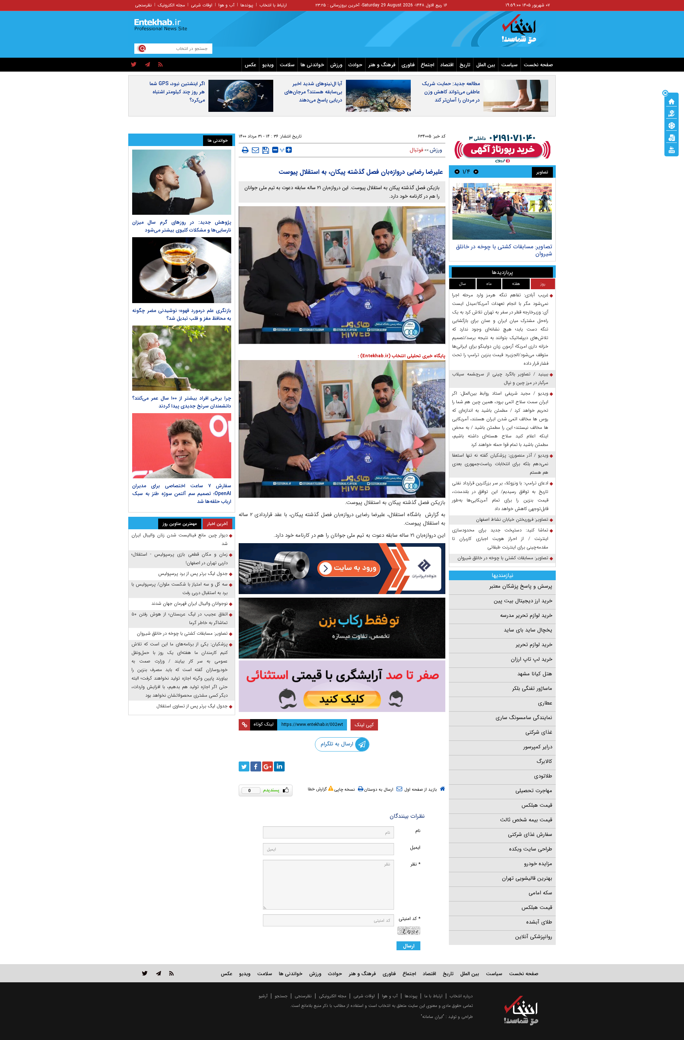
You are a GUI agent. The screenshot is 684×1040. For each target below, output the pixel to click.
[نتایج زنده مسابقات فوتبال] (671, 149)
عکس (250, 65)
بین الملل (485, 65)
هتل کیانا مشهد (534, 674)
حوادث (355, 65)
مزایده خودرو (538, 863)
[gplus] (267, 766)
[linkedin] (279, 766)
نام (417, 830)
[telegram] (147, 65)
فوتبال (416, 150)
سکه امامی (540, 893)
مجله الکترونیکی (332, 996)
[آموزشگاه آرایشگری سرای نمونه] (342, 686)
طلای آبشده (539, 922)
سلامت (287, 65)
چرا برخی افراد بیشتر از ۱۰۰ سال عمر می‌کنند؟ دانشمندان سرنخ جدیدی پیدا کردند (181, 402)
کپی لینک (364, 725)
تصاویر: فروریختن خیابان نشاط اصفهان (512, 519)
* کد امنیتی (409, 918)
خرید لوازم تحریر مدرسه (526, 615)
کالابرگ (544, 761)
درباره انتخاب (461, 996)
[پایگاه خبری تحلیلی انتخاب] (524, 32)
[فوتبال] (671, 125)
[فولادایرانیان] (342, 568)
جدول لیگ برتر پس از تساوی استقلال (192, 706)
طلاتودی (543, 776)
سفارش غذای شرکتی (530, 834)
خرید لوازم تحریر (534, 644)
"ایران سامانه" (432, 1016)
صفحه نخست (538, 65)
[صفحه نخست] (671, 100)
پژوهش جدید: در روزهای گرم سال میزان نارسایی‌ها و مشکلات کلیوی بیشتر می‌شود (181, 226)
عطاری (545, 703)
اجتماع (427, 65)
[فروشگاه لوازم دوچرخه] (342, 628)
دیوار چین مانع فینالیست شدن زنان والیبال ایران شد (179, 539)
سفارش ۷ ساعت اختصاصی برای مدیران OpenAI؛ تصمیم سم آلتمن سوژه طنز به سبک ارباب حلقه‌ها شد (181, 493)
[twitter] (133, 65)
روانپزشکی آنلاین (533, 936)
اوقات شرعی (201, 5)
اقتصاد (447, 65)
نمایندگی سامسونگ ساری (524, 717)
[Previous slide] (475, 171)
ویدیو (268, 65)
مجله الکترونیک (171, 5)
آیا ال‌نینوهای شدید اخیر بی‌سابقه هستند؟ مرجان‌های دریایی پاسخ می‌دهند (313, 92)
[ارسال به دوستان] (255, 150)
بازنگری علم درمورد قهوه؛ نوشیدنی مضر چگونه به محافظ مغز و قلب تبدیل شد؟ (181, 314)
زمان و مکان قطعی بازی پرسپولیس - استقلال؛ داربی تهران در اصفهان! (179, 559)
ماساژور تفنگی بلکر (532, 688)
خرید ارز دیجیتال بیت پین (523, 601)
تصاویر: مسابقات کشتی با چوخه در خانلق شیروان (504, 250)
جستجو (281, 996)
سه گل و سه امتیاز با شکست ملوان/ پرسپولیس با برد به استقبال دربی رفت (179, 589)
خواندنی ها (312, 65)
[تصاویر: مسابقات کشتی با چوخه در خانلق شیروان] (502, 211)
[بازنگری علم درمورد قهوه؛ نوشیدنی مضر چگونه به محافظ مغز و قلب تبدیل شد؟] (181, 270)
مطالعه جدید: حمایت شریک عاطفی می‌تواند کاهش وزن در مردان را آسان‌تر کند (451, 92)
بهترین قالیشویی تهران (527, 878)
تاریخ (465, 65)
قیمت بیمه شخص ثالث (526, 820)
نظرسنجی (143, 5)
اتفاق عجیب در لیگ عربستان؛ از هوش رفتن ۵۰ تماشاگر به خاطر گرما (179, 618)
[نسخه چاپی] (245, 150)
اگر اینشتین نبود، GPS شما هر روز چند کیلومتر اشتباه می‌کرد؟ (177, 92)
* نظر (415, 864)
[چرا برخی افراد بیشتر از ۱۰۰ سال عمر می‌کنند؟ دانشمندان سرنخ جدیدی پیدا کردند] (181, 358)
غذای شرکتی (538, 732)
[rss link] (171, 973)
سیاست (509, 65)
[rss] (160, 65)
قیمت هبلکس (537, 805)
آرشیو (263, 996)
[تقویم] (671, 137)
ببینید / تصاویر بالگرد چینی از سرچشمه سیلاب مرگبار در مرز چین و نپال (500, 378)
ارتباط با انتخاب (273, 5)
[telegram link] (159, 973)
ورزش (336, 65)
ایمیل (415, 847)
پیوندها (246, 5)
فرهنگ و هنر (381, 65)
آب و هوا (226, 5)
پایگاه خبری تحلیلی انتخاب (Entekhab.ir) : (401, 356)
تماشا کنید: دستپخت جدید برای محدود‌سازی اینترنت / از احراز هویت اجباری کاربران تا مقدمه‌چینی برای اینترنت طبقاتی (500, 538)
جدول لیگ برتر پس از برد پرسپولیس (193, 573)
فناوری (408, 65)
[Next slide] (457, 171)
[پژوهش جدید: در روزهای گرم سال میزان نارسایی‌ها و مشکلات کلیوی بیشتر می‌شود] (181, 182)
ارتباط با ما (433, 996)
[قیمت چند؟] (671, 113)
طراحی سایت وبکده (530, 849)
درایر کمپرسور (537, 747)
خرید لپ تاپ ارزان (531, 659)
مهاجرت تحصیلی (533, 790)
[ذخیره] (265, 150)
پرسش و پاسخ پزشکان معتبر (520, 586)
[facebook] (255, 766)
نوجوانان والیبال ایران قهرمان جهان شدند (189, 603)
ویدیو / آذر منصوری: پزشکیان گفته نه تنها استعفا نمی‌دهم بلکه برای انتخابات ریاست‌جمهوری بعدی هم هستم (500, 464)
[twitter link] (144, 973)
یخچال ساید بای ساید (528, 630)
